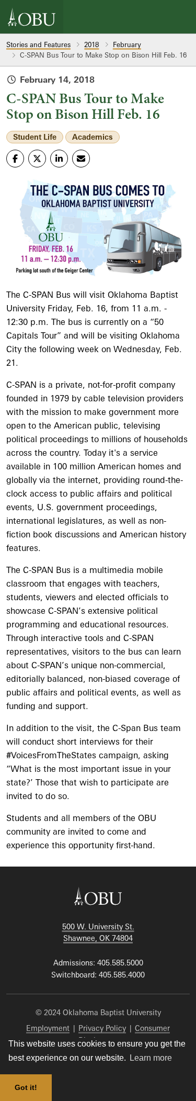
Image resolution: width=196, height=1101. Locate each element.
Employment (48, 1028)
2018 (91, 44)
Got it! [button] (26, 1087)
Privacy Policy (102, 1028)
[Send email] (81, 158)
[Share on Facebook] (15, 158)
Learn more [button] (151, 1057)
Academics (92, 136)
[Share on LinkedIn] (59, 158)
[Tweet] (37, 158)
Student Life (34, 136)
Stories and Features (38, 44)
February (127, 44)
